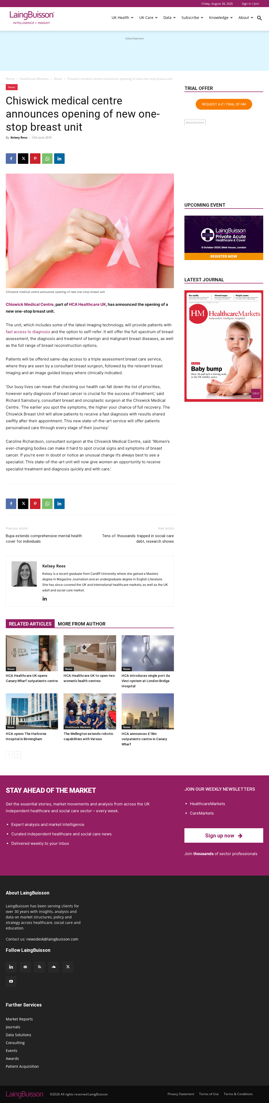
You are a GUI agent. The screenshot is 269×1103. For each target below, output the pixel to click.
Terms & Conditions (238, 1094)
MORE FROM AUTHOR (81, 624)
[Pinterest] (35, 158)
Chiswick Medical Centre (30, 304)
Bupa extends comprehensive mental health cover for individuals (44, 538)
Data (167, 17)
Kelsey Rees (19, 137)
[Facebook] (11, 158)
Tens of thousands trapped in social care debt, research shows (138, 538)
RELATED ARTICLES (30, 624)
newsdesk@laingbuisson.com (52, 939)
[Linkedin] (59, 158)
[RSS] (39, 967)
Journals (13, 1026)
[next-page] (17, 754)
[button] (259, 19)
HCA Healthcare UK (87, 304)
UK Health (120, 17)
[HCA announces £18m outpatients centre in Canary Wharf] (148, 711)
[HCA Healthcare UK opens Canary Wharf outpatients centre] (32, 653)
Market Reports (19, 1018)
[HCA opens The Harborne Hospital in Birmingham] (32, 711)
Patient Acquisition (22, 1066)
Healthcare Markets (34, 79)
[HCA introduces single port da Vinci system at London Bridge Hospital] (148, 653)
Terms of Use (209, 1094)
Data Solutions (18, 1034)
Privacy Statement (181, 1094)
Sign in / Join (250, 4)
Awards (12, 1058)
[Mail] (25, 967)
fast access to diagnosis (28, 331)
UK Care (146, 17)
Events (11, 1050)
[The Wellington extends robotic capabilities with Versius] (90, 711)
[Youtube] (11, 981)
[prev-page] (9, 754)
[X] (23, 158)
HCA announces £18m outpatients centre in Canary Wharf (144, 739)
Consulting (15, 1042)
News (58, 79)
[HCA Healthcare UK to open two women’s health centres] (90, 653)
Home (10, 79)
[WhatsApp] (47, 158)
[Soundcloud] (53, 967)
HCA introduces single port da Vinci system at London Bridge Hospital (146, 681)
